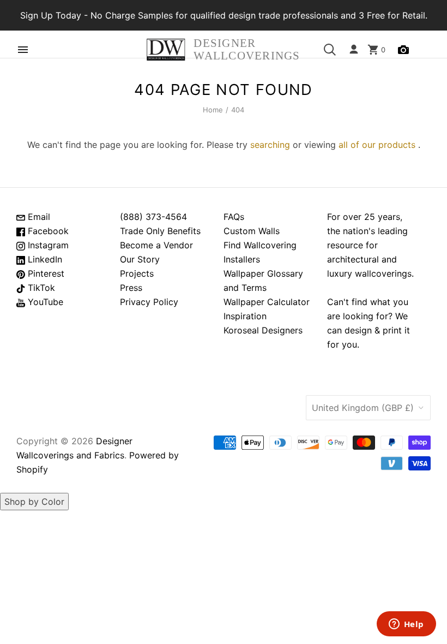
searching (270, 144)
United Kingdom (363, 407)
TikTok (40, 287)
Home (213, 109)
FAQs (234, 216)
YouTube (44, 301)
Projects (137, 273)
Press (131, 287)
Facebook (47, 230)
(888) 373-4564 (153, 216)
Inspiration (245, 316)
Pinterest (44, 273)
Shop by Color (34, 501)
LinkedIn (43, 259)
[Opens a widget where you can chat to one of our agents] (406, 625)
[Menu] (22, 50)
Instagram (47, 245)
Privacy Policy (149, 301)
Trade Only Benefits (160, 230)
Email (37, 216)
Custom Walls (252, 230)
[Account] (354, 50)
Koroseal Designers (263, 330)
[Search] (329, 49)
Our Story (140, 259)
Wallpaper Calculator (267, 301)
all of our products (377, 144)
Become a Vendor (156, 245)
